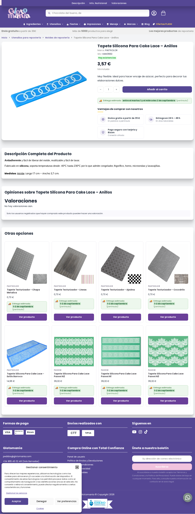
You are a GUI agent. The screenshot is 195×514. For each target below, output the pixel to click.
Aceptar (16, 501)
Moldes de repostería (57, 37)
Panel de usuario (76, 456)
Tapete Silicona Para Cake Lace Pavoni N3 (166, 375)
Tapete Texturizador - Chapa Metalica (23, 291)
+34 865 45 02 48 (12, 461)
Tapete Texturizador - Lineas (70, 289)
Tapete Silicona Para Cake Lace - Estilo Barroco (25, 375)
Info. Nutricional (98, 3)
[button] (77, 467)
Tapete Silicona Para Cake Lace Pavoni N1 (118, 375)
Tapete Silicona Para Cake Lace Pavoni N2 (71, 375)
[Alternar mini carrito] (163, 13)
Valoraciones (119, 3)
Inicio (4, 37)
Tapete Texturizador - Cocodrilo (166, 289)
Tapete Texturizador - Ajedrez (118, 289)
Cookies (40, 508)
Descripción (78, 3)
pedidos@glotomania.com (17, 456)
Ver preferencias (66, 501)
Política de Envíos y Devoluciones (85, 460)
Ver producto (27, 316)
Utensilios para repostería (26, 37)
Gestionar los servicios (16, 493)
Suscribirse (161, 466)
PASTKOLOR (111, 50)
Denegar (42, 501)
